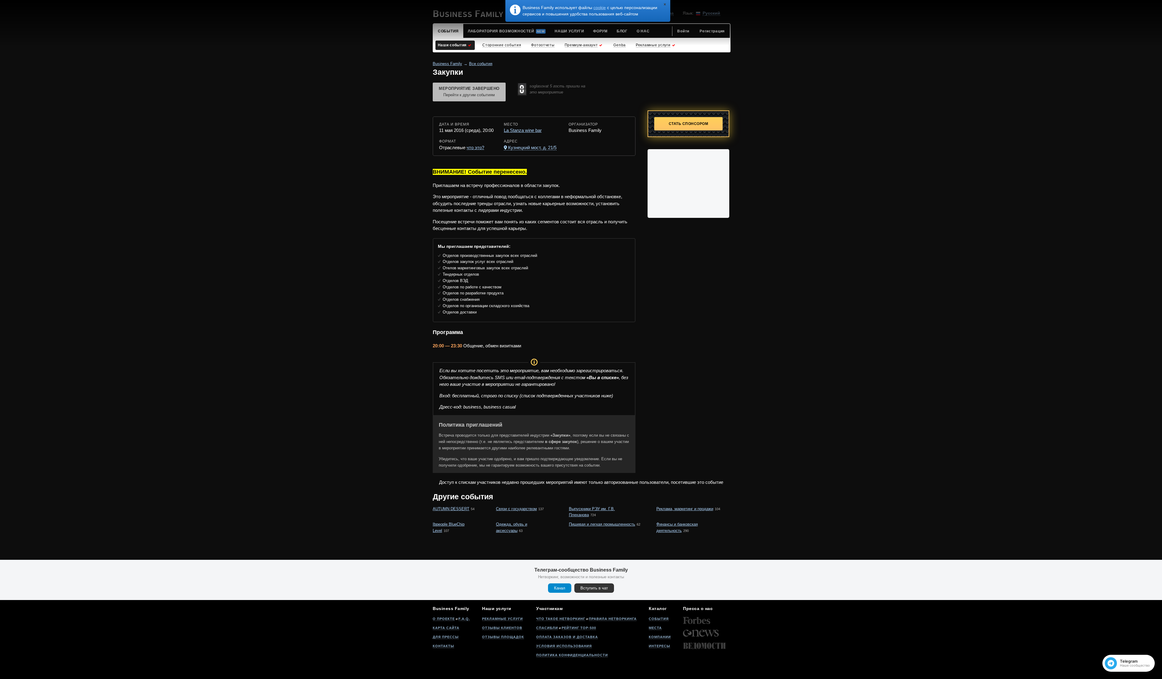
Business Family (447, 63)
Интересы (659, 646)
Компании (660, 637)
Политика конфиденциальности (572, 655)
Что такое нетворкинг (560, 619)
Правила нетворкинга (613, 619)
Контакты (443, 646)
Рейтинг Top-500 (579, 628)
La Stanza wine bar (523, 130)
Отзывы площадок (503, 637)
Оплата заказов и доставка (567, 637)
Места (655, 628)
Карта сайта (446, 628)
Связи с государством (516, 509)
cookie (599, 7)
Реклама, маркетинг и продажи (684, 509)
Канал (559, 588)
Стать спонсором (688, 124)
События (659, 619)
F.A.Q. (464, 619)
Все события (480, 63)
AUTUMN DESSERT (451, 509)
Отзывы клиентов (502, 628)
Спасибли (547, 628)
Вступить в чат (594, 588)
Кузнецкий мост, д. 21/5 (532, 147)
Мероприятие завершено (469, 91)
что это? (475, 147)
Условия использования (564, 646)
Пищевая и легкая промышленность (602, 524)
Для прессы (446, 637)
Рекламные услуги (502, 619)
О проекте (444, 619)
